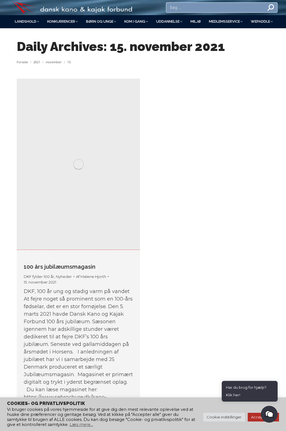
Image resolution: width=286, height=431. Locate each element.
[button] (269, 414)
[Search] (271, 7)
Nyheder (64, 276)
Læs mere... (81, 424)
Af (91, 276)
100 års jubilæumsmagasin (60, 266)
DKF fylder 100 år (39, 276)
